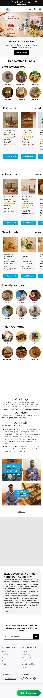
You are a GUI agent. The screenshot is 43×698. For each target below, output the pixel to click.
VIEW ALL (21, 512)
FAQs (4, 664)
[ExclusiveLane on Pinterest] (34, 678)
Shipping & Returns (29, 658)
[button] (9, 137)
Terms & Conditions (28, 664)
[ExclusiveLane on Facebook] (26, 678)
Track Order (26, 652)
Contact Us (25, 667)
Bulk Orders (26, 661)
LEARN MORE (21, 560)
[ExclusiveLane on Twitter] (30, 678)
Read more (10, 611)
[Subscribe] (36, 636)
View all (38, 108)
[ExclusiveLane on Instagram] (23, 678)
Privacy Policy (26, 655)
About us (5, 652)
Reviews (5, 655)
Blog (3, 658)
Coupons (5, 661)
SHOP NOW (21, 52)
